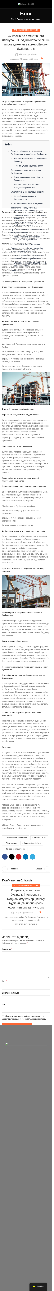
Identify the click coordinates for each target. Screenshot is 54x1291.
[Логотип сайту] (26, 4)
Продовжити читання (26, 924)
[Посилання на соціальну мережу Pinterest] (18, 857)
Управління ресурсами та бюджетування (25, 197)
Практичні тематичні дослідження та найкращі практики (27, 231)
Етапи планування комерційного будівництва (28, 179)
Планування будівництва (16, 837)
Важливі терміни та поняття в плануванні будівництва (27, 186)
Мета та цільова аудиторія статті (28, 166)
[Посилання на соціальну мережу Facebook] (41, 4)
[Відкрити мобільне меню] (3, 4)
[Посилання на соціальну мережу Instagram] (44, 4)
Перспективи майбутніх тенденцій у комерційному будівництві (27, 250)
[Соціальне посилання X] (12, 857)
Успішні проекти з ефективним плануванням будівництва (27, 238)
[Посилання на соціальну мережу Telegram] (32, 857)
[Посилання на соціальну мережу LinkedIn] (25, 857)
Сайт (4, 1005)
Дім (12, 19)
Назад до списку (26, 869)
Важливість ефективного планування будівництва (30, 160)
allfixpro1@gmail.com (28, 54)
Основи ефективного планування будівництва (26, 171)
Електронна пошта (11, 993)
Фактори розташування (15, 849)
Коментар (7, 949)
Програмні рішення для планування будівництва (30, 216)
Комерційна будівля (32, 843)
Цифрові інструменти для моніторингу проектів (25, 223)
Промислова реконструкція (29, 19)
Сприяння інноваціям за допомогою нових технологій (30, 264)
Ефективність (11, 843)
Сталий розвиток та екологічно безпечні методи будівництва (28, 257)
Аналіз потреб (40, 837)
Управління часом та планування (28, 204)
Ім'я (4, 981)
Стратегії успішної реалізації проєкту (27, 192)
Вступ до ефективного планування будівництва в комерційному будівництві (29, 152)
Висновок (15, 270)
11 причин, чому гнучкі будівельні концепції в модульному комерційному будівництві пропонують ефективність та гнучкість (26, 899)
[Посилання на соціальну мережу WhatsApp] (48, 4)
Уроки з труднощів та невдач (27, 244)
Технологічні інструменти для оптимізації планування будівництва (27, 209)
